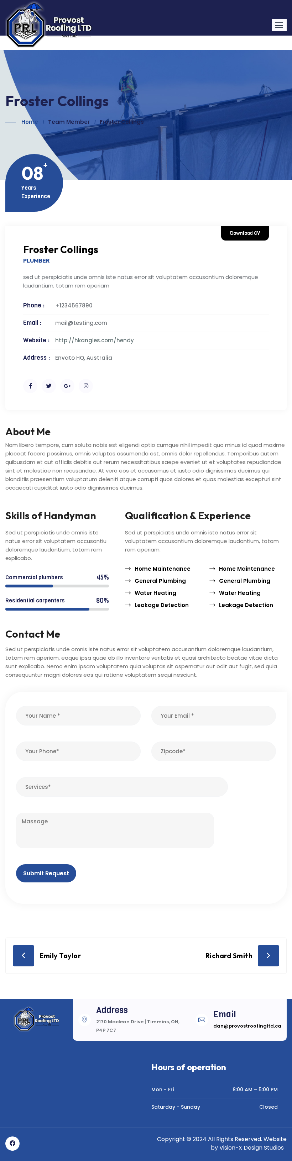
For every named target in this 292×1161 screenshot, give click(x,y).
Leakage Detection (162, 605)
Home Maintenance (163, 568)
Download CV (245, 233)
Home (29, 122)
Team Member (69, 122)
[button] (279, 25)
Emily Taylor (60, 955)
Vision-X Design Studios (251, 1148)
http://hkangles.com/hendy (94, 340)
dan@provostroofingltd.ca (247, 1026)
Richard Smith (229, 955)
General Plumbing (160, 581)
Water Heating (155, 593)
